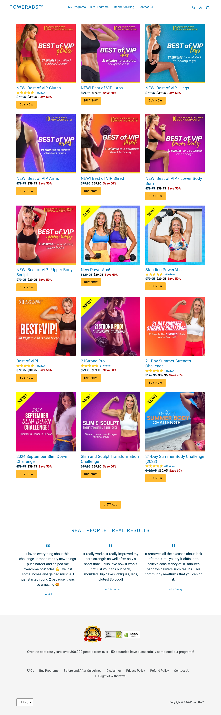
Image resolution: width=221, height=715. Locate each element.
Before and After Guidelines (82, 670)
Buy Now (26, 104)
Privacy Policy (135, 670)
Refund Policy (159, 670)
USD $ (24, 702)
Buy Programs (49, 670)
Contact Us (181, 670)
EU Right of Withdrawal (110, 676)
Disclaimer (114, 670)
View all (110, 504)
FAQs (30, 670)
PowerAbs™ (26, 7)
